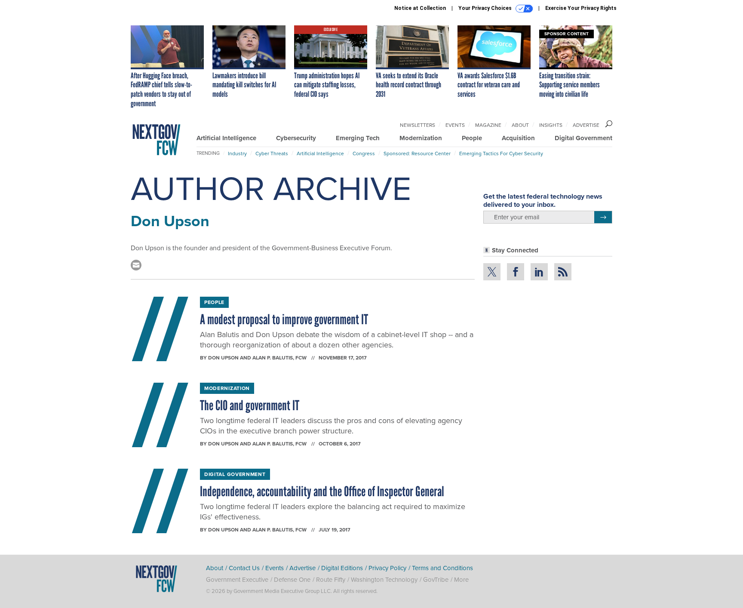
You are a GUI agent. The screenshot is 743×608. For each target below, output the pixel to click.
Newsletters (417, 125)
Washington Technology (384, 579)
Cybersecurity (296, 138)
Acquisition (518, 138)
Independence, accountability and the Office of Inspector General (322, 491)
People (472, 138)
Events (455, 125)
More (461, 579)
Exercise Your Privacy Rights (581, 8)
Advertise (586, 125)
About (520, 125)
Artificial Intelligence (226, 138)
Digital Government (583, 138)
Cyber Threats (271, 153)
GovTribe (435, 579)
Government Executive (237, 579)
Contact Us (244, 567)
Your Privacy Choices (485, 8)
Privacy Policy (387, 567)
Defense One (292, 579)
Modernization (420, 138)
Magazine (488, 125)
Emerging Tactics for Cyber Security (501, 153)
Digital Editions (342, 567)
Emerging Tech (358, 138)
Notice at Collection (420, 8)
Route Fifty (330, 579)
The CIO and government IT (249, 405)
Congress (364, 153)
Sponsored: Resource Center (417, 153)
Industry (237, 153)
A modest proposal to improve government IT (284, 319)
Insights (550, 125)
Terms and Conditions (442, 567)
